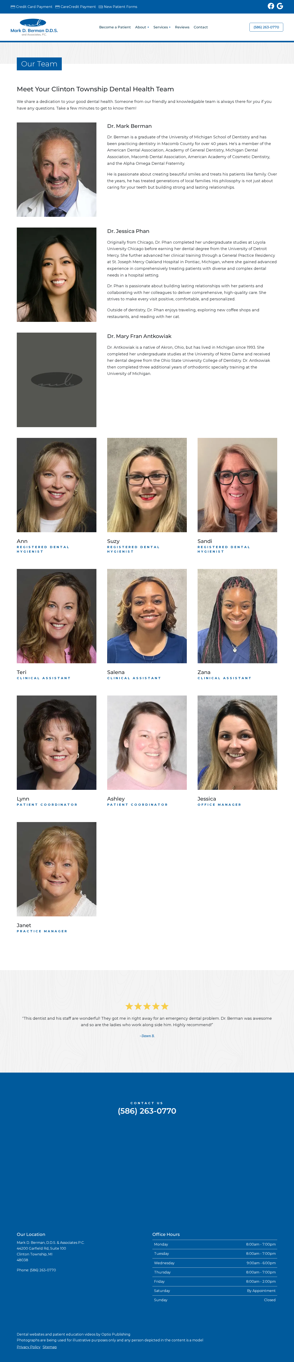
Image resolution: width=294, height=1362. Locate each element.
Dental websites (30, 1334)
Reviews (182, 27)
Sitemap (50, 1347)
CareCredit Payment (78, 7)
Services (160, 27)
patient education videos (74, 1334)
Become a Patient (115, 27)
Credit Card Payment (34, 7)
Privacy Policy (28, 1347)
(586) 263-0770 (266, 27)
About (140, 27)
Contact (201, 27)
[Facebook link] (272, 7)
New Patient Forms (120, 7)
